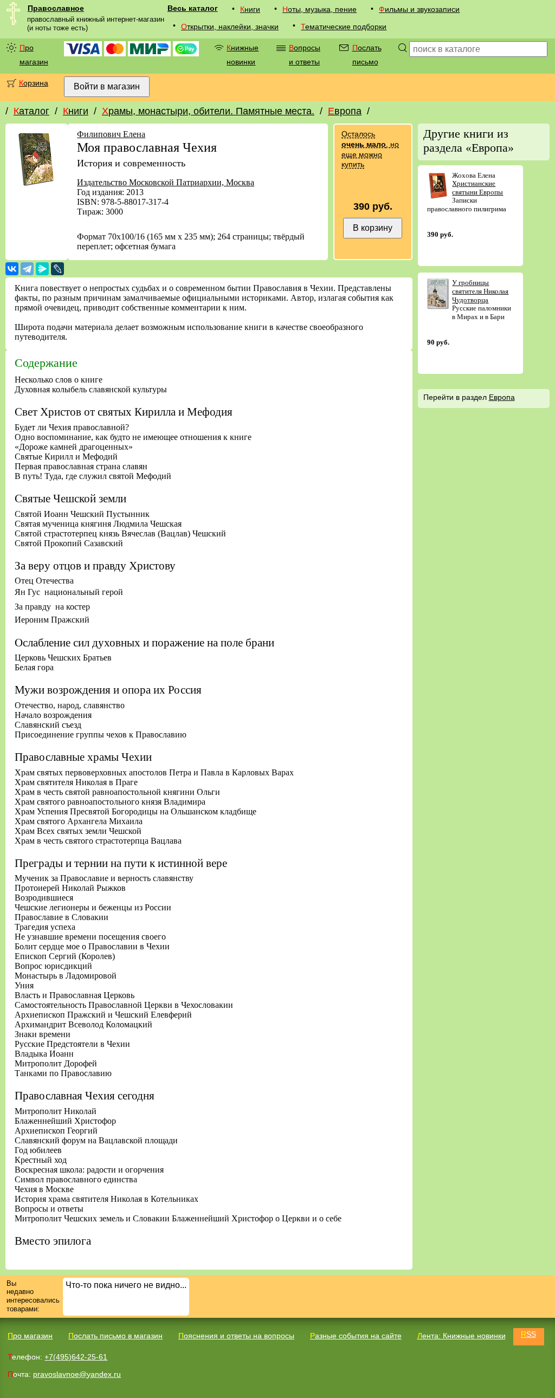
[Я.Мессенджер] (42, 268)
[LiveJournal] (57, 268)
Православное (56, 8)
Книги (250, 9)
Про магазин (34, 54)
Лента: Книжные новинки (461, 1335)
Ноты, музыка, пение (319, 9)
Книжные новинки (243, 54)
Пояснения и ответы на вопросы (236, 1335)
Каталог (31, 111)
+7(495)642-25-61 (75, 1356)
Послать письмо (367, 54)
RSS (528, 1334)
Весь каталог (192, 8)
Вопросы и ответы (304, 54)
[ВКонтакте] (11, 268)
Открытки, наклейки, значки (230, 26)
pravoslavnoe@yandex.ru (77, 1374)
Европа (345, 111)
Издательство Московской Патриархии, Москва (165, 182)
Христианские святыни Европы (477, 187)
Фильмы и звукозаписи (419, 9)
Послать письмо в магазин (115, 1335)
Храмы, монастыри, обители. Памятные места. (208, 111)
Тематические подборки (343, 26)
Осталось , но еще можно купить (370, 149)
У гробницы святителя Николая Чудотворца (480, 291)
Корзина (33, 83)
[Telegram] (27, 268)
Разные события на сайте (356, 1335)
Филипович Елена (111, 134)
